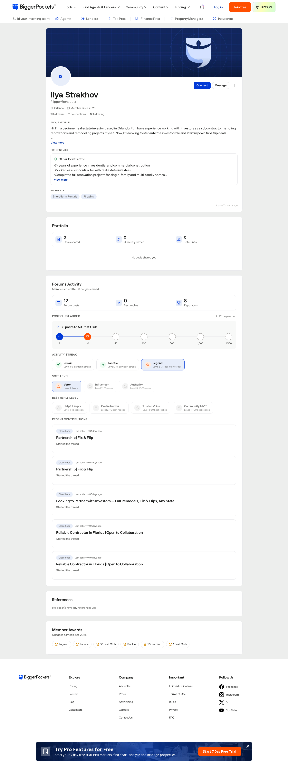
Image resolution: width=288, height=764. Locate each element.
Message (220, 85)
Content (159, 7)
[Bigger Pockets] (34, 7)
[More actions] (234, 85)
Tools (68, 7)
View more (57, 142)
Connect (202, 85)
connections (77, 114)
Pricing (180, 7)
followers (57, 114)
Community (134, 7)
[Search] (202, 7)
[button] (144, 751)
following (97, 114)
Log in (218, 7)
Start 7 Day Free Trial (219, 751)
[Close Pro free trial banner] (247, 746)
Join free (240, 7)
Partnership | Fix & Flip (74, 438)
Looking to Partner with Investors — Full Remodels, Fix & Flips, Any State (115, 501)
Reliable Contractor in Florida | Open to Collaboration (99, 532)
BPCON (266, 7)
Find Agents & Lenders (99, 7)
